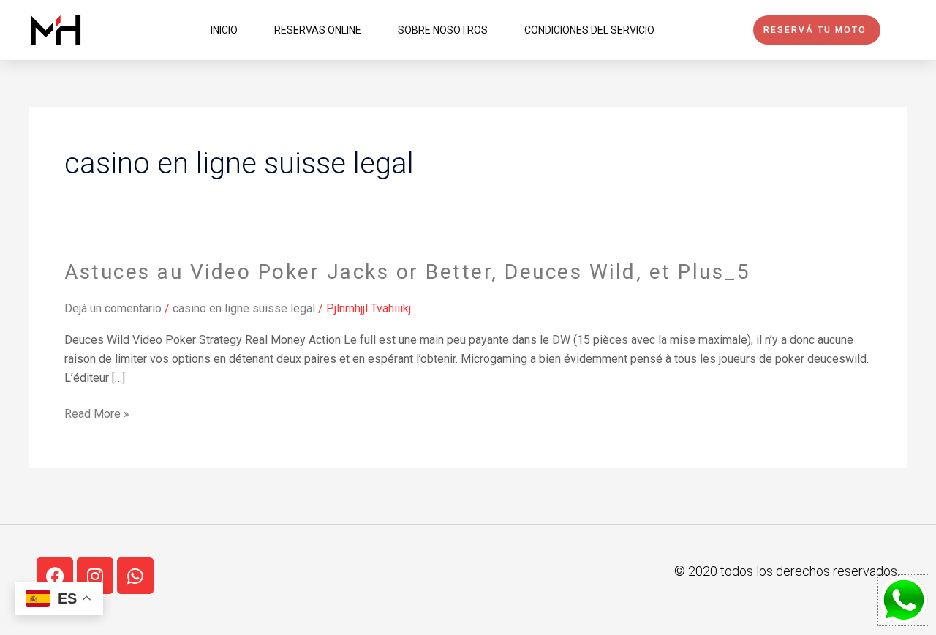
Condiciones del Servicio (589, 30)
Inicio (224, 30)
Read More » (96, 414)
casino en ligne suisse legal (244, 308)
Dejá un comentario (113, 308)
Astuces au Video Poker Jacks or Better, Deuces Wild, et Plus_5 (407, 272)
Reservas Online (317, 30)
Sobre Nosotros (443, 30)
